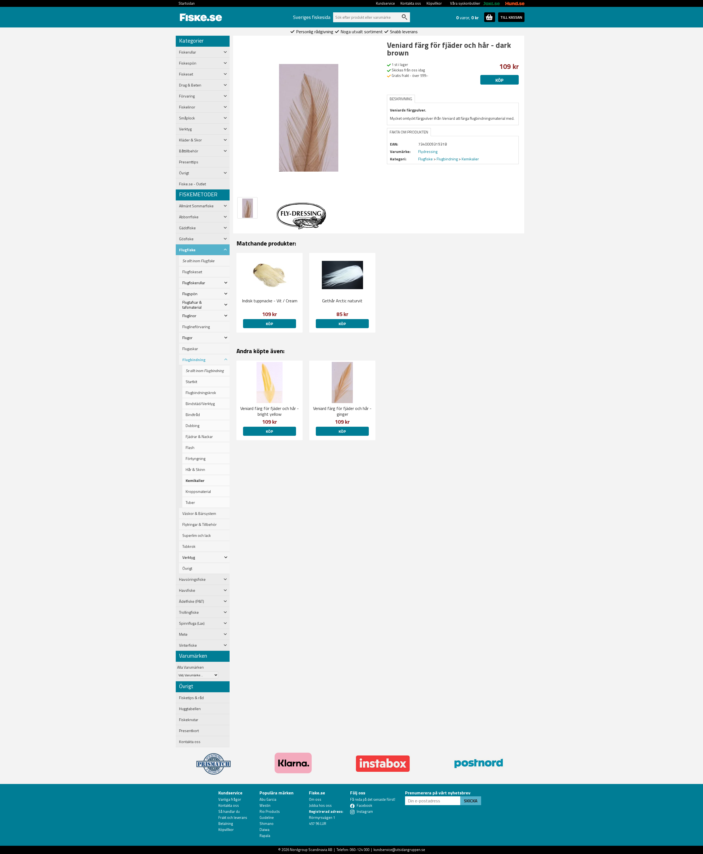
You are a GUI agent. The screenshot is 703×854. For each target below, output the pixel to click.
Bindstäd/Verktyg (200, 403)
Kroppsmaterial (198, 491)
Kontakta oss (410, 3)
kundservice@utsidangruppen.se (399, 849)
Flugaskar (190, 348)
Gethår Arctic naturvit (342, 300)
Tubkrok (189, 546)
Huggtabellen (190, 709)
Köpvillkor (434, 3)
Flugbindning (447, 159)
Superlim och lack (196, 535)
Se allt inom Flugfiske (198, 260)
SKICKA (471, 800)
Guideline (267, 817)
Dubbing (192, 425)
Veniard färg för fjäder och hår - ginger (342, 411)
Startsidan (186, 3)
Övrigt (187, 568)
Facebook (364, 805)
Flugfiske (425, 159)
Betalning (225, 823)
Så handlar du (229, 811)
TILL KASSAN (511, 17)
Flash (190, 447)
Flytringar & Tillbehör (199, 524)
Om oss (315, 799)
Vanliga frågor (229, 799)
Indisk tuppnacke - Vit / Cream (269, 300)
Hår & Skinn (195, 469)
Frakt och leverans (232, 817)
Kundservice (385, 3)
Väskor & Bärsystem (199, 513)
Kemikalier (195, 480)
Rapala (265, 835)
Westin (265, 805)
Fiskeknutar (188, 720)
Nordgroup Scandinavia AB (311, 849)
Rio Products (270, 811)
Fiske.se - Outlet (192, 184)
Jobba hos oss (320, 805)
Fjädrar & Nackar (199, 436)
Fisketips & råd (191, 698)
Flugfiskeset (192, 271)
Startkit (191, 381)
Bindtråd (193, 414)
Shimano (267, 823)
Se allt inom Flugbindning (205, 370)
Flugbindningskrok (201, 392)
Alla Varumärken (190, 667)
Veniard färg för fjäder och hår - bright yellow (269, 411)
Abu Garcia (268, 799)
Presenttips (188, 162)
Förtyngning (195, 458)
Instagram (365, 811)
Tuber (190, 502)
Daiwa (264, 829)
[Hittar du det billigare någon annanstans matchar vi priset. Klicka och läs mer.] (213, 760)
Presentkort (189, 731)
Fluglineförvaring (196, 326)
